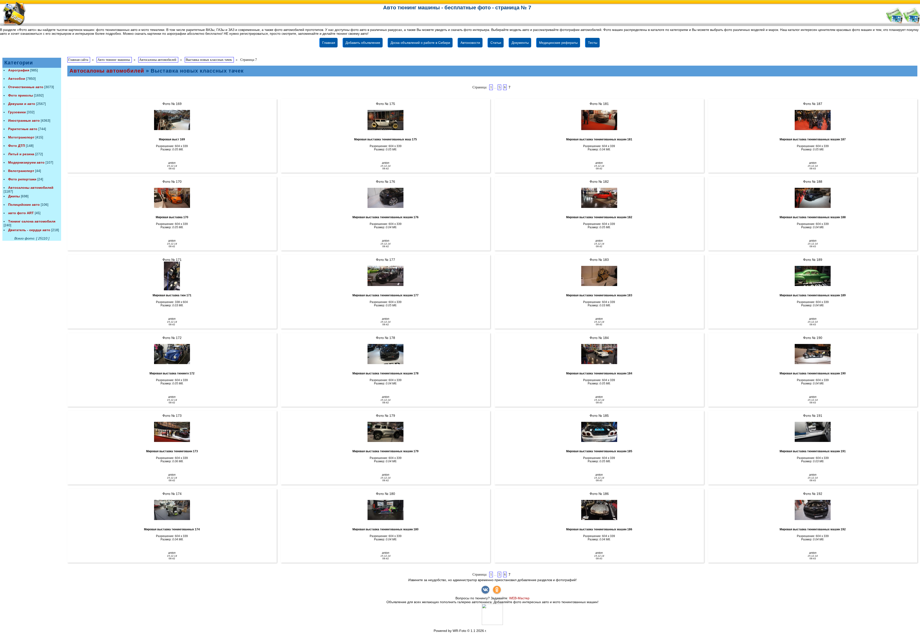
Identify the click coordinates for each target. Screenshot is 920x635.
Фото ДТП (16, 146)
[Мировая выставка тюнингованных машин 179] (385, 432)
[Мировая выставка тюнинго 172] (172, 354)
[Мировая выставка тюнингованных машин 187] (812, 120)
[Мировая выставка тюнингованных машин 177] (385, 276)
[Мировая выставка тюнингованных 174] (172, 510)
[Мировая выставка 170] (172, 197)
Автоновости (470, 43)
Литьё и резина (21, 154)
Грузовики (17, 112)
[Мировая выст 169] (172, 120)
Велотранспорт (21, 171)
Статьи (495, 43)
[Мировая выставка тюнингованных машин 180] (385, 510)
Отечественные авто (25, 87)
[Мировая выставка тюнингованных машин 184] (599, 354)
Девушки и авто (21, 104)
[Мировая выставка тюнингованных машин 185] (599, 432)
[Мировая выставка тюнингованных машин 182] (599, 197)
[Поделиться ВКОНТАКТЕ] (485, 590)
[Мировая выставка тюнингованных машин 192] (812, 510)
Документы (520, 43)
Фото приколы (20, 95)
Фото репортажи (22, 179)
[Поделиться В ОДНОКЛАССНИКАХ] (497, 590)
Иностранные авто (24, 120)
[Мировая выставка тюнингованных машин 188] (812, 197)
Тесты (592, 43)
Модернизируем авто (26, 162)
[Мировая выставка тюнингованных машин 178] (385, 354)
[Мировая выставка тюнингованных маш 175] (385, 120)
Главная (328, 43)
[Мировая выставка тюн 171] (172, 276)
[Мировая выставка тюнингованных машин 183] (599, 276)
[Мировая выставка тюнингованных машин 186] (599, 510)
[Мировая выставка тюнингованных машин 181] (599, 120)
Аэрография (18, 70)
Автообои (16, 78)
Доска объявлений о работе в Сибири (420, 43)
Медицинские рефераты (558, 43)
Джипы (14, 196)
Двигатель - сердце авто (29, 230)
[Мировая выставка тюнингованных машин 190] (812, 354)
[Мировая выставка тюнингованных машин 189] (812, 276)
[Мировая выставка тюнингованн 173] (172, 432)
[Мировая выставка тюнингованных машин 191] (812, 432)
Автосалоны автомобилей (30, 187)
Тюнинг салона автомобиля (31, 221)
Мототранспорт (21, 137)
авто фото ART (21, 213)
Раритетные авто (22, 129)
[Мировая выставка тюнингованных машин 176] (385, 197)
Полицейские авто (24, 204)
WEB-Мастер (519, 598)
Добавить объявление (362, 43)
